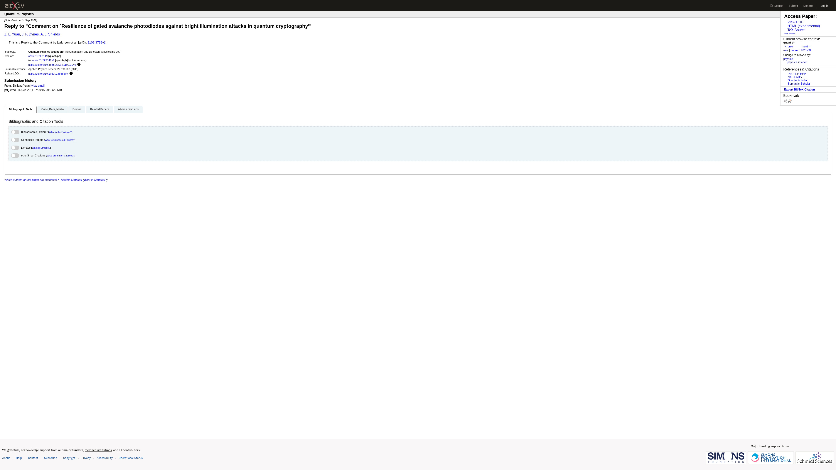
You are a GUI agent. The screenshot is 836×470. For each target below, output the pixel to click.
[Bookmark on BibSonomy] (785, 101)
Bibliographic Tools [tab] (20, 109)
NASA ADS (795, 77)
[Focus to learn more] (78, 65)
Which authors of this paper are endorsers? (31, 179)
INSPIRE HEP (797, 74)
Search (779, 6)
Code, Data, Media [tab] (52, 109)
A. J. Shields (50, 34)
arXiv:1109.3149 (38, 56)
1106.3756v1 (97, 42)
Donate (808, 6)
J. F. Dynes (30, 34)
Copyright (69, 458)
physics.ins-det (797, 62)
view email (38, 85)
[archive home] (14, 6)
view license (789, 34)
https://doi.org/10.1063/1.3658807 (48, 73)
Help (19, 458)
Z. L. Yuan (12, 34)
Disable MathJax (71, 179)
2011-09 (806, 50)
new (785, 50)
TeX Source (796, 30)
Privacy (86, 458)
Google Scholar (797, 80)
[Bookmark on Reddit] (790, 101)
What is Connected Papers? (59, 140)
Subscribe (50, 458)
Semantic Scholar (799, 83)
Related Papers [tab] (99, 109)
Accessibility (105, 458)
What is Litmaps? (41, 147)
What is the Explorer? (60, 132)
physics (788, 58)
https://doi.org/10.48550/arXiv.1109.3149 (52, 64)
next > (806, 46)
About (6, 458)
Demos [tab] (76, 109)
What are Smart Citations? (60, 155)
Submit (793, 6)
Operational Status (131, 458)
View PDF (795, 22)
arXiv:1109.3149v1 (43, 60)
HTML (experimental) (803, 26)
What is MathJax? (95, 179)
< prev (789, 46)
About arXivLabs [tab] (128, 109)
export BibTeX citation (799, 89)
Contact (33, 458)
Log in (825, 6)
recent (795, 50)
